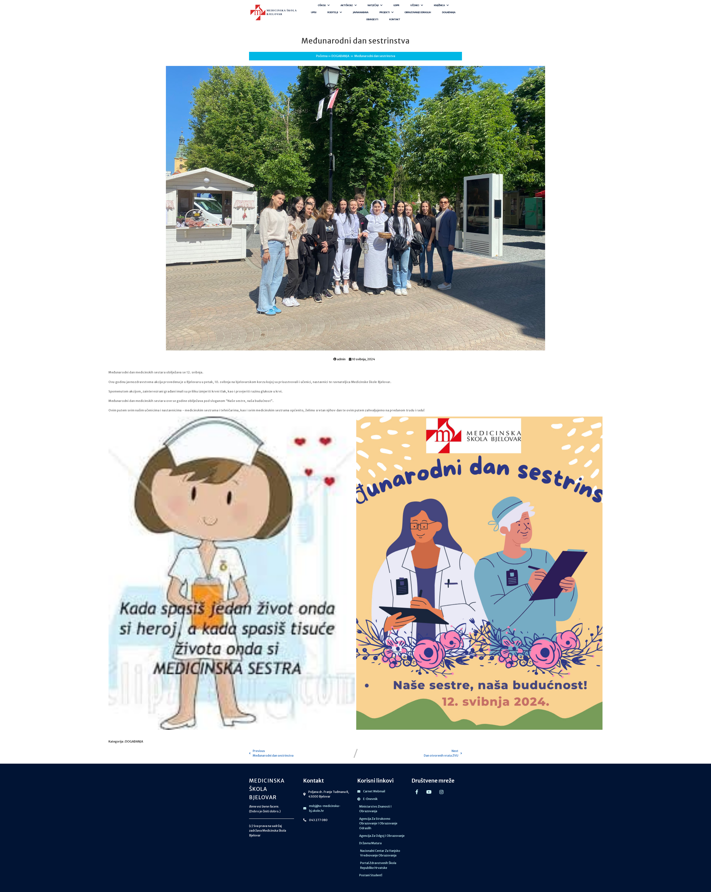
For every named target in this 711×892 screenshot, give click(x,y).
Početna (322, 56)
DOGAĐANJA (340, 56)
